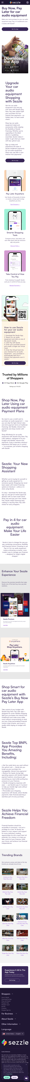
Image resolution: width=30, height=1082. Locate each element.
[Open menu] (2, 2)
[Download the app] (15, 975)
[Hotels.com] (8, 872)
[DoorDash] (22, 901)
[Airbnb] (22, 886)
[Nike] (22, 933)
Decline (14, 1077)
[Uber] (8, 918)
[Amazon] (22, 872)
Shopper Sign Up (6, 1010)
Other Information (10, 1024)
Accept (7, 1077)
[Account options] (27, 2)
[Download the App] (15, 54)
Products (4, 1008)
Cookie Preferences (6, 1051)
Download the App (6, 999)
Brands (3, 1006)
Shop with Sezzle (6, 1001)
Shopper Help (5, 1003)
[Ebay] (8, 933)
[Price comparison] (15, 219)
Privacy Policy (9, 1074)
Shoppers (6, 994)
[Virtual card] (15, 180)
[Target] (8, 948)
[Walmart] (8, 886)
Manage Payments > (15, 285)
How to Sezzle (5, 997)
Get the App (15, 29)
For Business (7, 1014)
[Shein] (22, 948)
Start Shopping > (15, 204)
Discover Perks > (15, 246)
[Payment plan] (15, 260)
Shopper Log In (6, 1004)
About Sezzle (7, 1019)
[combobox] (13, 1034)
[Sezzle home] (15, 2)
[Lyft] (8, 901)
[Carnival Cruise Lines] (22, 916)
